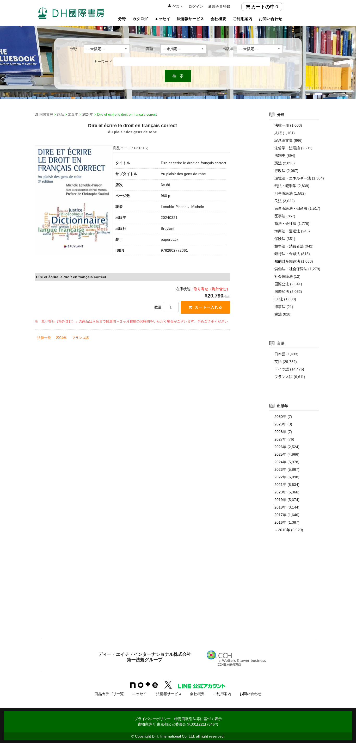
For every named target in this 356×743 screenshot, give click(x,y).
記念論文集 (283, 140)
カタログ (140, 18)
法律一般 (44, 338)
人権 (278, 133)
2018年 (280, 507)
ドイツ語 (281, 369)
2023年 (280, 469)
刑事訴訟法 (283, 193)
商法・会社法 (285, 223)
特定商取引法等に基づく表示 (198, 719)
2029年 (280, 424)
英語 (278, 362)
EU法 (278, 299)
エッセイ (162, 18)
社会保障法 (283, 276)
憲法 (278, 163)
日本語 (279, 354)
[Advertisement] (178, 596)
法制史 (279, 155)
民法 (278, 201)
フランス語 (80, 338)
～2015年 (282, 530)
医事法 (279, 216)
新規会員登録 (219, 6)
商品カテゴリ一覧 (109, 694)
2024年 (61, 338)
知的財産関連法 (287, 261)
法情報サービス (190, 18)
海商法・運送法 (287, 231)
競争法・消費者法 (289, 246)
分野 (122, 18)
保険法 (279, 239)
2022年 (280, 477)
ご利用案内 (242, 18)
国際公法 (281, 284)
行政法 (279, 171)
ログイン (195, 6)
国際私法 (281, 291)
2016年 (280, 522)
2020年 (280, 492)
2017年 (280, 515)
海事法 (279, 307)
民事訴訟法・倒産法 (290, 208)
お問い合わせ (270, 18)
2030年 (280, 416)
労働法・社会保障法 (290, 269)
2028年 (280, 432)
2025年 (280, 454)
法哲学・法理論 (287, 148)
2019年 (280, 500)
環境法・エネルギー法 (292, 178)
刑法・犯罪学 (285, 186)
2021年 (280, 484)
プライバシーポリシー (152, 719)
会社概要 (218, 18)
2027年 (280, 439)
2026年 (280, 447)
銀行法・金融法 (287, 254)
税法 (278, 314)
